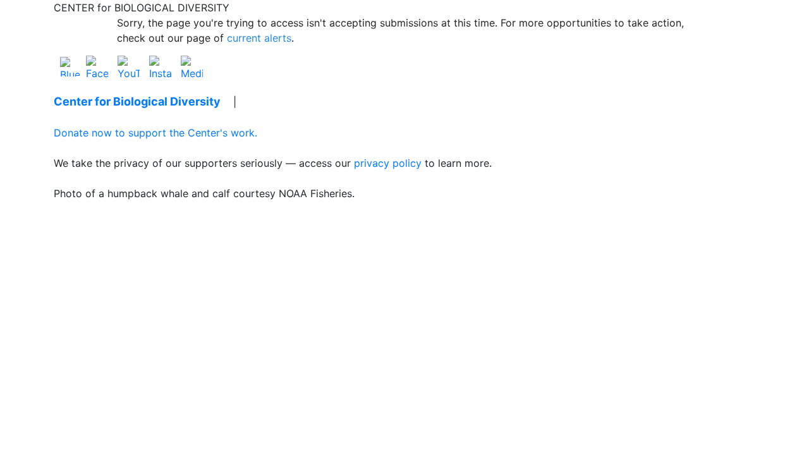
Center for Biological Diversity (137, 101)
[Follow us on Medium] (192, 65)
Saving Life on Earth (303, 101)
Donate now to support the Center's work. (155, 132)
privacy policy (388, 163)
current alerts (259, 38)
